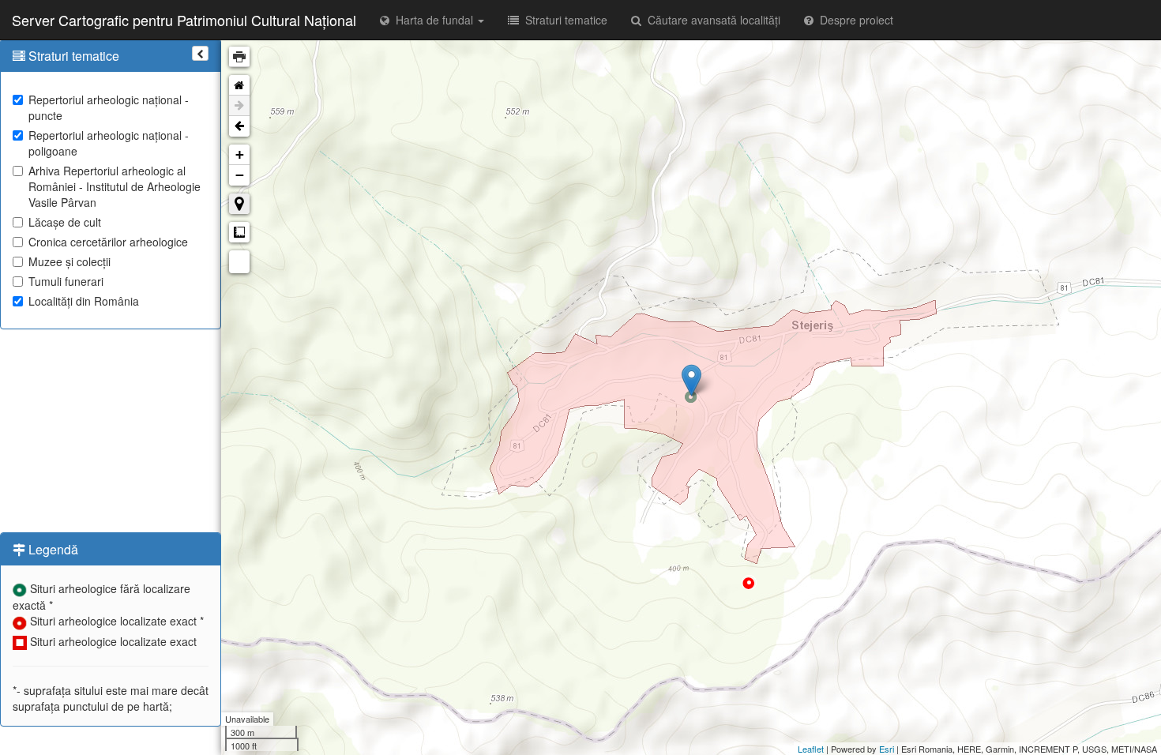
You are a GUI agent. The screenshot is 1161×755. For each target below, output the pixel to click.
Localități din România (83, 301)
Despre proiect (853, 20)
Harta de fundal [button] (432, 20)
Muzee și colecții (69, 261)
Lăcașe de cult (64, 222)
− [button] (239, 175)
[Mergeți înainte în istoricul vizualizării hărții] (239, 106)
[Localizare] (239, 203)
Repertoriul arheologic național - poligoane (108, 143)
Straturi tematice (563, 20)
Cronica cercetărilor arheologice (108, 242)
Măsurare (239, 232)
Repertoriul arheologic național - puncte (108, 107)
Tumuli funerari (65, 281)
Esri (886, 748)
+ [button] (239, 154)
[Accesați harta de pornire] (239, 85)
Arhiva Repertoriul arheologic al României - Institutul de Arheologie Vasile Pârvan (114, 186)
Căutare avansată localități (710, 20)
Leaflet (811, 748)
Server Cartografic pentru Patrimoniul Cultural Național (184, 19)
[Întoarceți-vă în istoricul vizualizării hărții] (239, 126)
